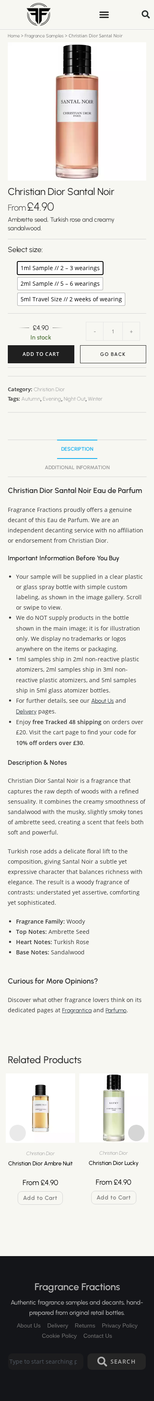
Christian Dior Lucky (113, 1163)
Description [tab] (77, 449)
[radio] (60, 268)
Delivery (26, 711)
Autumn (30, 399)
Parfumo (116, 1010)
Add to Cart (41, 354)
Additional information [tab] (77, 467)
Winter (95, 399)
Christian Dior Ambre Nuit (40, 1163)
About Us (102, 700)
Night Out (74, 399)
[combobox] (45, 1361)
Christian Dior (49, 389)
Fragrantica (77, 1010)
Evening (52, 399)
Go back (113, 354)
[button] (104, 14)
